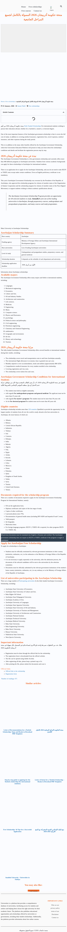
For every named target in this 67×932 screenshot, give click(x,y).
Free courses (26, 11)
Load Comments (33, 891)
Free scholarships (35, 7)
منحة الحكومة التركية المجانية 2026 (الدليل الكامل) (49, 731)
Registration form (11, 674)
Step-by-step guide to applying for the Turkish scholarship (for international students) (17, 781)
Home (23, 7)
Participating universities (27, 581)
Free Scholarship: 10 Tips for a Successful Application (17, 830)
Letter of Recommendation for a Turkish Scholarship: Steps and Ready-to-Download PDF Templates (17, 732)
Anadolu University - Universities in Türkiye (17, 878)
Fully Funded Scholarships (32, 126)
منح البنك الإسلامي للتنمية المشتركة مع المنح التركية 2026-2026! (49, 830)
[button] (61, 6)
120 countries (32, 409)
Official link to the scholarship (15, 671)
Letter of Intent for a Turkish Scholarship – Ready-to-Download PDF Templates (49, 781)
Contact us (38, 11)
